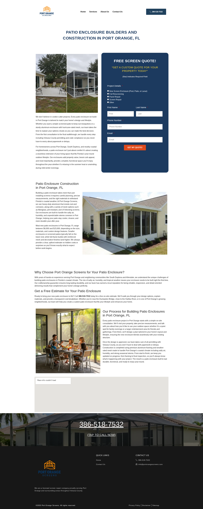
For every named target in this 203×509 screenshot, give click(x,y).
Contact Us (118, 12)
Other (111, 102)
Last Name (141, 107)
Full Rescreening (116, 94)
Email (110, 133)
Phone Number (114, 120)
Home (83, 12)
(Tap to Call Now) (101, 434)
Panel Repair (114, 97)
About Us (105, 12)
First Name (112, 107)
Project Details (114, 86)
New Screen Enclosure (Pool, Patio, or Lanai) (128, 91)
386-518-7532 (101, 424)
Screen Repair (115, 100)
